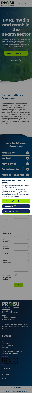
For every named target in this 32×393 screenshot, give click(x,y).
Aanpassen (9, 206)
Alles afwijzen (10, 211)
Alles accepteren (11, 201)
